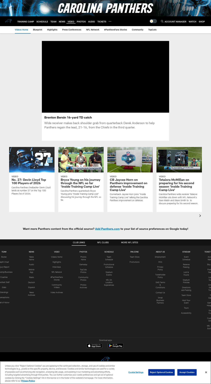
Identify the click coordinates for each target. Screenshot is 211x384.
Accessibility (186, 313)
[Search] (162, 21)
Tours (186, 308)
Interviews (57, 267)
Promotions (134, 262)
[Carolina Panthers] (105, 360)
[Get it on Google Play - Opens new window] (115, 347)
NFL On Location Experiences (109, 282)
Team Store (134, 257)
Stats (4, 287)
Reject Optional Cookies (161, 372)
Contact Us (160, 292)
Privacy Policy (28, 381)
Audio (31, 264)
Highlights (57, 262)
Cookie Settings (135, 372)
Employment (160, 257)
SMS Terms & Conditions (160, 285)
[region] (105, 372)
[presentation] (200, 216)
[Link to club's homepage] (8, 21)
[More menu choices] (110, 21)
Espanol (31, 287)
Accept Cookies (186, 372)
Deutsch (31, 282)
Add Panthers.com (107, 228)
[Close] (206, 372)
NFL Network (57, 272)
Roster (4, 257)
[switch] (153, 21)
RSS (160, 262)
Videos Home (56, 257)
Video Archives (57, 292)
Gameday (83, 264)
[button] (95, 77)
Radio (31, 277)
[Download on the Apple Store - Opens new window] (94, 346)
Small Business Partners (160, 300)
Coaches (4, 277)
